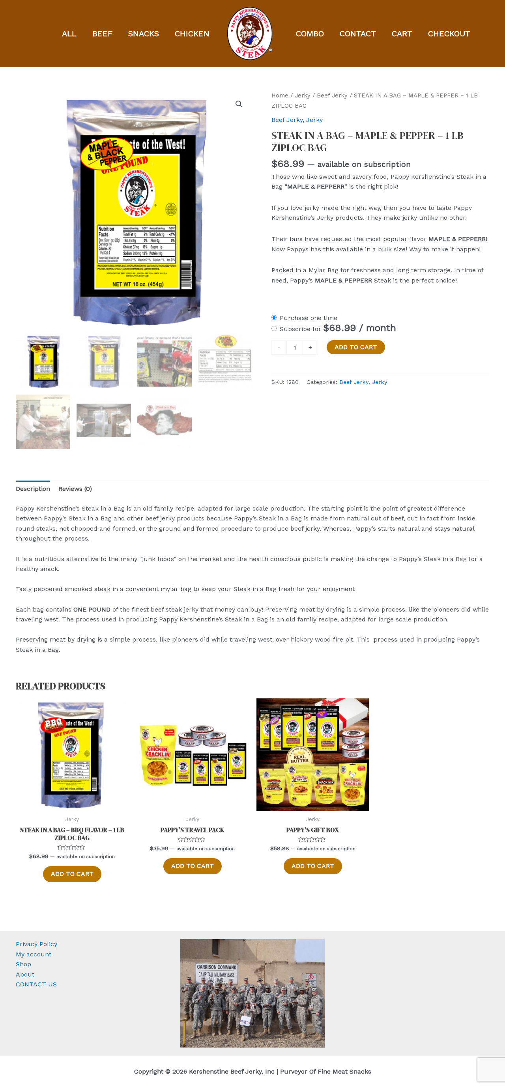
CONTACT (358, 33)
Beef (102, 33)
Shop (23, 964)
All (69, 33)
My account (33, 954)
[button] (239, 104)
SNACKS (143, 33)
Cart (402, 33)
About (25, 974)
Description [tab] (33, 488)
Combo (310, 33)
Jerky (302, 95)
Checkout (449, 33)
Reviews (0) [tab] (75, 488)
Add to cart (356, 347)
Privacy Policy (36, 944)
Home (279, 95)
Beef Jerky (332, 95)
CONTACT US (36, 984)
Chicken (192, 33)
